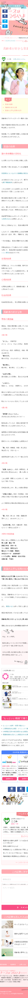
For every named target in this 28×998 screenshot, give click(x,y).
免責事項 (13, 964)
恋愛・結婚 (9, 695)
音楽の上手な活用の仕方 (13, 110)
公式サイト (9, 779)
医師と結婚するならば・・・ (12, 846)
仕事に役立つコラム (12, 37)
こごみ (9, 59)
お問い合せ (22, 964)
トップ (3, 37)
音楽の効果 (9, 104)
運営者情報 (3, 964)
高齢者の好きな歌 (11, 107)
